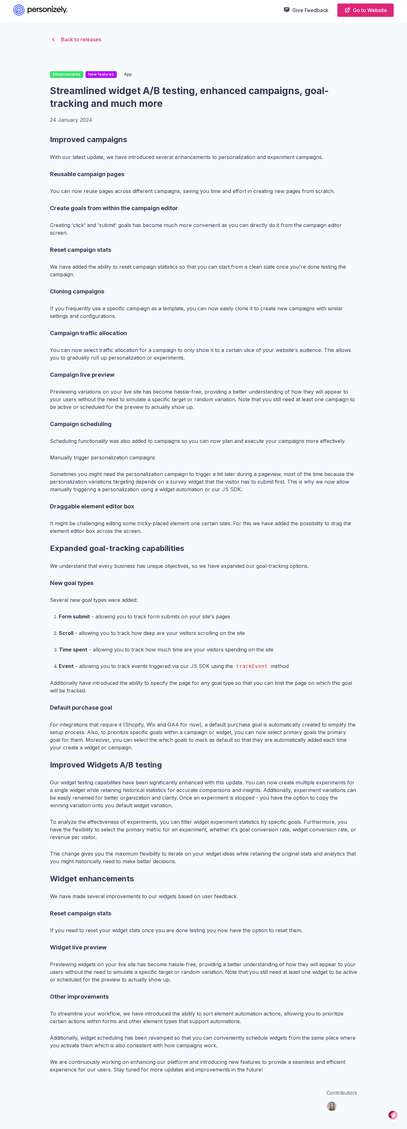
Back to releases (81, 39)
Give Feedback (310, 10)
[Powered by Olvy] (393, 1115)
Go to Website (370, 10)
